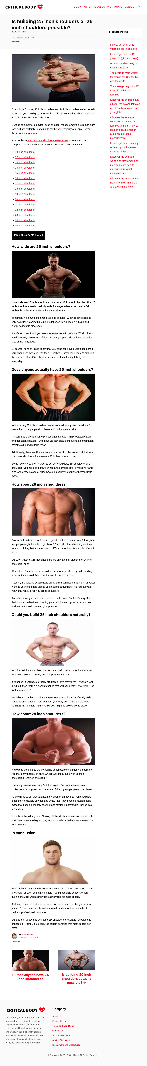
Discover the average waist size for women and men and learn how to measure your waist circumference (124, 165)
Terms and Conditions (63, 1026)
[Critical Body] (25, 7)
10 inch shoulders (25, 151)
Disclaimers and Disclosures (66, 1045)
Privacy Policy (59, 1021)
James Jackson (21, 32)
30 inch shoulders (25, 225)
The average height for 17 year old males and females (124, 90)
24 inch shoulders (25, 220)
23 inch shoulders (25, 215)
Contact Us (57, 1030)
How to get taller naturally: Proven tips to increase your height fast (124, 147)
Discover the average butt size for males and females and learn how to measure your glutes (125, 106)
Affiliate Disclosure (61, 1035)
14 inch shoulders (25, 167)
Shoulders (16, 41)
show (39, 235)
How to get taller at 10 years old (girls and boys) (124, 56)
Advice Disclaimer (61, 1040)
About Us (57, 1016)
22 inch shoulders (25, 209)
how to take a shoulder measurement (47, 140)
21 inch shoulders (25, 204)
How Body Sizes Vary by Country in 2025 (124, 65)
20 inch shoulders (25, 199)
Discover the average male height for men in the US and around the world (125, 182)
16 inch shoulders (25, 178)
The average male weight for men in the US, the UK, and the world (124, 77)
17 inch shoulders (25, 183)
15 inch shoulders (25, 173)
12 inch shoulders (25, 157)
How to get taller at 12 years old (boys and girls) (124, 46)
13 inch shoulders (25, 162)
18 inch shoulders (25, 188)
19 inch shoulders (25, 194)
